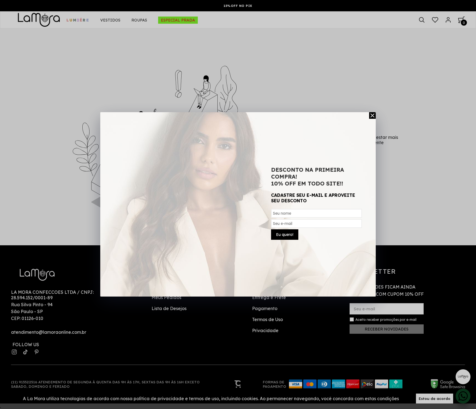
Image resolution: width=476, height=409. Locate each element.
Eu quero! (284, 234)
